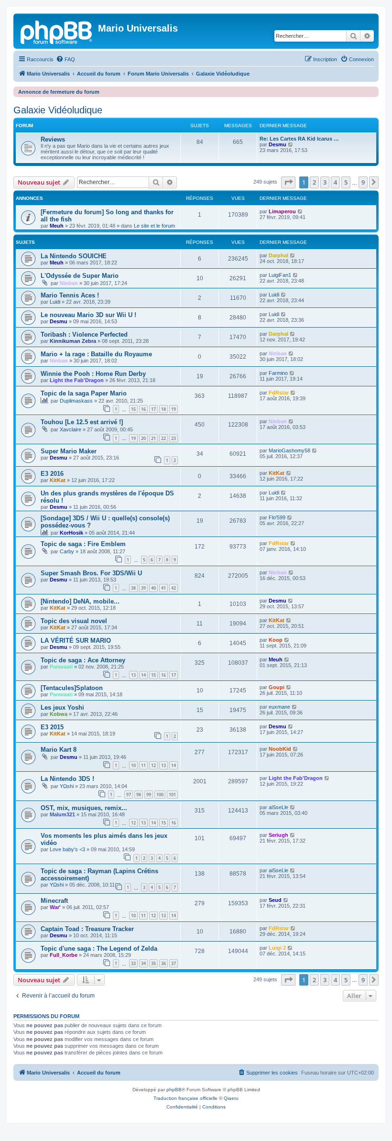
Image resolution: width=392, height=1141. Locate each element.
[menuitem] (65, 59)
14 (143, 675)
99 (148, 794)
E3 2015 (52, 727)
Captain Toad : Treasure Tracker (87, 929)
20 (143, 438)
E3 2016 (52, 473)
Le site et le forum (154, 226)
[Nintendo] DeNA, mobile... (80, 601)
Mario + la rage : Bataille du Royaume (96, 354)
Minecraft (54, 900)
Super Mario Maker (69, 451)
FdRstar (279, 392)
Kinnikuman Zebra (73, 341)
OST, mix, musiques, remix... (84, 808)
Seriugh (278, 835)
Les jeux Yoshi (62, 707)
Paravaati (61, 666)
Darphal (278, 255)
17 (153, 409)
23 (173, 438)
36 (163, 963)
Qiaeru (231, 1098)
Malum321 (62, 814)
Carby (67, 551)
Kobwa (58, 714)
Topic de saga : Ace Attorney (83, 660)
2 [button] (314, 182)
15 (133, 409)
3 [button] (325, 182)
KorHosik (71, 533)
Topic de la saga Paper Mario (84, 393)
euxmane (279, 707)
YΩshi (67, 786)
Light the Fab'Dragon (77, 380)
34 (143, 963)
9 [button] (363, 182)
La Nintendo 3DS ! (67, 778)
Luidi (55, 302)
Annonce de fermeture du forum (58, 92)
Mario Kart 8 (58, 749)
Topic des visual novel (74, 621)
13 (133, 675)
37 (173, 963)
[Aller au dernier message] (300, 211)
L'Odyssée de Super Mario (80, 275)
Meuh (57, 226)
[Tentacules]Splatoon (72, 687)
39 (143, 588)
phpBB (174, 1089)
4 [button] (335, 182)
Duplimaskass (76, 401)
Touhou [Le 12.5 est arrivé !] (82, 422)
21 (153, 438)
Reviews (53, 139)
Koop (276, 640)
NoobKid (280, 749)
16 (143, 409)
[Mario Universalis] (57, 31)
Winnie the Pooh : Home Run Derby (93, 373)
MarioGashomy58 (289, 450)
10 (133, 765)
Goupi (276, 687)
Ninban (69, 283)
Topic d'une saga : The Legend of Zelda (99, 948)
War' (55, 907)
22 (163, 438)
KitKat (57, 480)
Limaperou (282, 211)
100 (159, 794)
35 (153, 963)
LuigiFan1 (280, 275)
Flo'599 (277, 517)
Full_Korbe (63, 955)
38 (133, 588)
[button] (288, 182)
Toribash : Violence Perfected (84, 334)
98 (138, 794)
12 (153, 765)
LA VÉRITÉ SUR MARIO (76, 640)
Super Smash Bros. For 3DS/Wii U (91, 573)
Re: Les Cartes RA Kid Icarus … (299, 139)
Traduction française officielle (185, 1098)
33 (133, 963)
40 (153, 588)
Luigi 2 (277, 948)
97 (128, 794)
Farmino (278, 373)
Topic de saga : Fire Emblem (83, 544)
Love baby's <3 (67, 849)
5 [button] (346, 182)
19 (173, 409)
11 (143, 765)
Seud (275, 900)
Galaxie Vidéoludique (57, 110)
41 (163, 588)
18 (163, 409)
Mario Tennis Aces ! (70, 295)
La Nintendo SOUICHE (74, 256)
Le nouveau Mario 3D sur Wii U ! (88, 314)
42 (173, 588)
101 (172, 794)
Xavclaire (70, 429)
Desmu (277, 144)
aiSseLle (278, 807)
